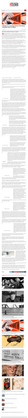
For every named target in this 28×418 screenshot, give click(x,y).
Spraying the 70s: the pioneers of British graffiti (8, 316)
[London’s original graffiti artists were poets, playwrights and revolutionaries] (13, 355)
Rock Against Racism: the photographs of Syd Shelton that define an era (11, 289)
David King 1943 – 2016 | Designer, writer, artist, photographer (9, 376)
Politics (23, 29)
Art (21, 29)
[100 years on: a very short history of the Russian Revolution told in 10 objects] (14, 19)
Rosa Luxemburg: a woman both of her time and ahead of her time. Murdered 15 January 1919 (12, 347)
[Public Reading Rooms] (14, 3)
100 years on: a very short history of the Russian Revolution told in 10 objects (11, 331)
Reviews (25, 29)
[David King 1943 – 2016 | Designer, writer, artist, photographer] (13, 370)
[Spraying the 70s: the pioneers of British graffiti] (13, 310)
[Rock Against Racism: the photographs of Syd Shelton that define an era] (13, 283)
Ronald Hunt (4, 29)
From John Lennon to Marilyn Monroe (6, 390)
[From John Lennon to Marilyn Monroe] (13, 384)
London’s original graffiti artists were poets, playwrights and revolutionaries (11, 361)
